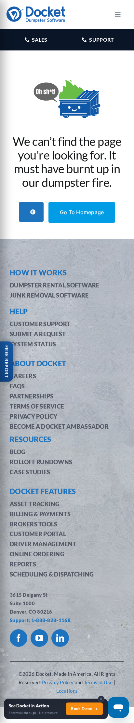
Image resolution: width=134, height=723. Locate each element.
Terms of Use (99, 682)
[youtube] (39, 638)
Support (101, 39)
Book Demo (81, 708)
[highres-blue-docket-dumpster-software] (36, 10)
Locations (67, 691)
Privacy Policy (58, 682)
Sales (39, 39)
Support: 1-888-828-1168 (40, 620)
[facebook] (18, 638)
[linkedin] (60, 638)
